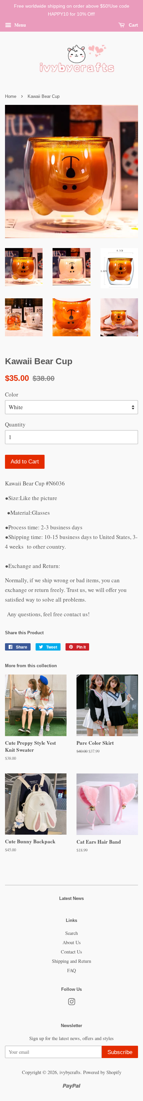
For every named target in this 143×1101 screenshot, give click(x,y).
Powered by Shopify (102, 1072)
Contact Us (71, 952)
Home (10, 96)
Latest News (71, 898)
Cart (132, 25)
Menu (19, 24)
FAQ (71, 970)
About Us (72, 942)
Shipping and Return (71, 961)
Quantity (15, 424)
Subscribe (119, 1052)
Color (11, 394)
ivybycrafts (70, 1072)
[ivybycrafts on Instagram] (71, 1003)
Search (71, 933)
